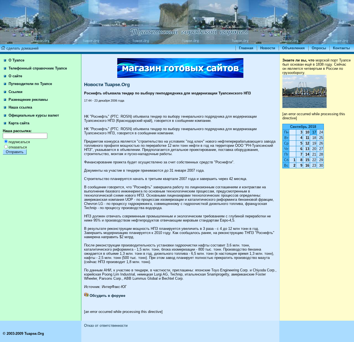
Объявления (293, 48)
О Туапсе (15, 60)
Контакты (341, 48)
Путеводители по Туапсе (29, 84)
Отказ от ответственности (105, 325)
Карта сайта (18, 123)
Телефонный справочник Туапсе (37, 68)
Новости (267, 48)
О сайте (14, 76)
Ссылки (14, 92)
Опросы (319, 48)
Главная (246, 48)
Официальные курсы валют (33, 115)
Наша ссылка (19, 107)
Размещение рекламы (27, 99)
